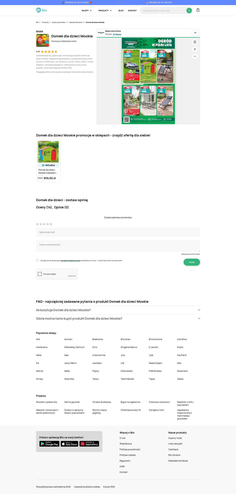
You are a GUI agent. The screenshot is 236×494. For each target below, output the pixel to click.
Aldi (38, 339)
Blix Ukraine (174, 455)
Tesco (95, 378)
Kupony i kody (175, 438)
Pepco (95, 370)
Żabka (180, 378)
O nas (122, 438)
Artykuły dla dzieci (59, 22)
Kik (37, 363)
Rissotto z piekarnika (46, 402)
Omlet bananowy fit (131, 409)
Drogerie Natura (129, 347)
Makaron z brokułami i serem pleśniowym (47, 411)
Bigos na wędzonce (130, 402)
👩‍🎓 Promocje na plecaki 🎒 (77, 2)
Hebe (38, 355)
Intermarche (98, 355)
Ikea (66, 355)
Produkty (45, 22)
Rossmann (182, 370)
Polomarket (126, 370)
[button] (118, 310)
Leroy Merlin (70, 363)
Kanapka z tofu (156, 409)
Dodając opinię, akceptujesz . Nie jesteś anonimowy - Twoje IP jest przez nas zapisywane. (81, 260)
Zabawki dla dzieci (76, 22)
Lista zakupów (175, 443)
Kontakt (132, 10)
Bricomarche (155, 339)
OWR (122, 466)
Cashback (173, 449)
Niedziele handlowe (178, 460)
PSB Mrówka (155, 370)
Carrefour (182, 339)
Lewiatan (97, 363)
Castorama (41, 347)
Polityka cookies (128, 455)
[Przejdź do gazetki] (195, 42)
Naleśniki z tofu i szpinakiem (185, 403)
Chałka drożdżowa (101, 402)
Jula (123, 355)
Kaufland (182, 355)
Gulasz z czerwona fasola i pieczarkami (74, 411)
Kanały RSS (109, 486)
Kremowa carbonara (159, 402)
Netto (67, 370)
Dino (94, 347)
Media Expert (155, 363)
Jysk (151, 355)
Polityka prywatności (130, 449)
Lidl (122, 363)
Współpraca (126, 443)
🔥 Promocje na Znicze (159, 2)
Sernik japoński (72, 402)
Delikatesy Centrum (74, 347)
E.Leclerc (153, 347)
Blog (121, 10)
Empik (180, 347)
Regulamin (125, 460)
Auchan (68, 339)
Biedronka (97, 339)
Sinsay (39, 378)
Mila (179, 363)
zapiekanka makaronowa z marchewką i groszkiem (184, 414)
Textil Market (127, 378)
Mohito (39, 370)
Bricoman (126, 339)
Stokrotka (69, 378)
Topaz (152, 378)
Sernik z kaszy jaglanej (99, 411)
